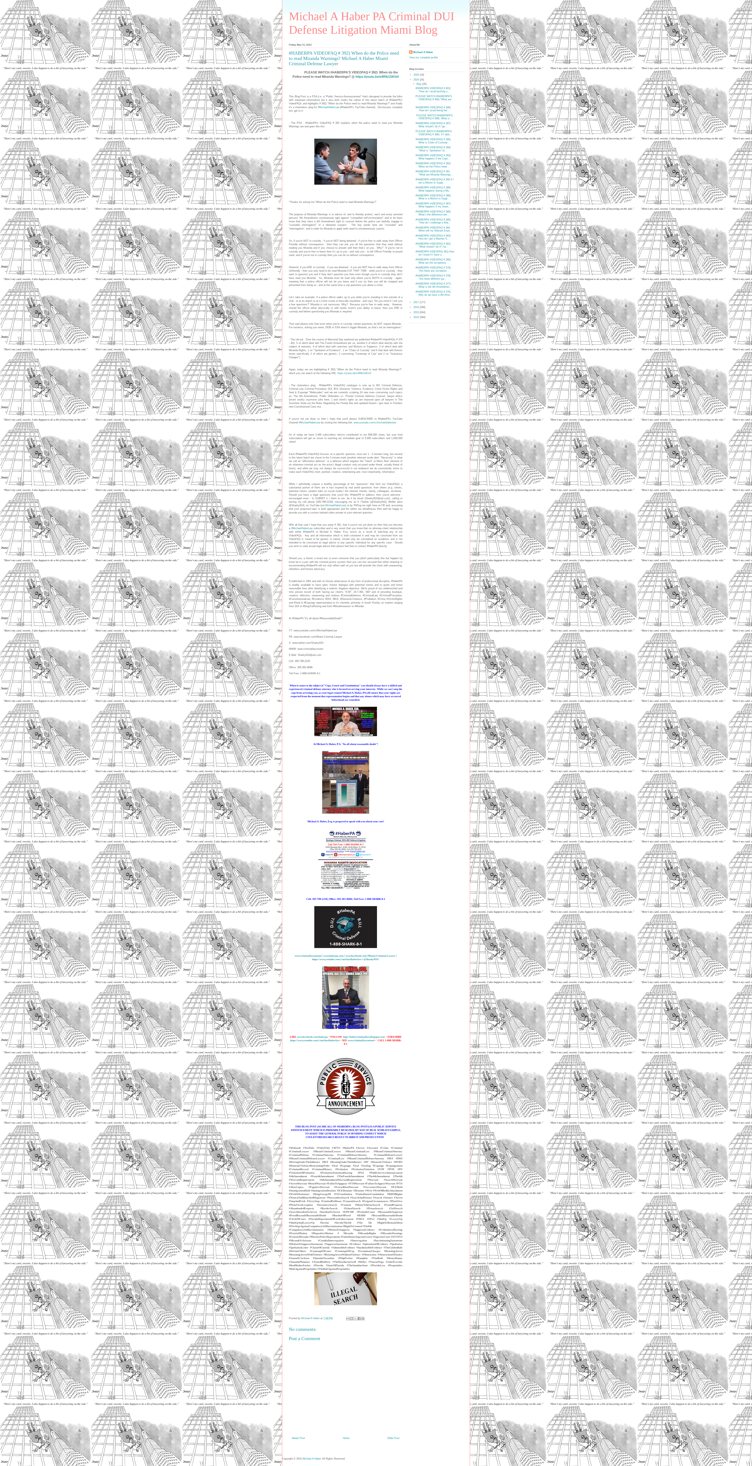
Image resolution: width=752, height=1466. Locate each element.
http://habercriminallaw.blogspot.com (364, 1036)
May (419, 83)
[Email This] (348, 1318)
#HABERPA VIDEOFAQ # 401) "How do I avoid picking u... (433, 90)
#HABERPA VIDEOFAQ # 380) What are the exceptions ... (433, 261)
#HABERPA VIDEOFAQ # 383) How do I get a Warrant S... (433, 237)
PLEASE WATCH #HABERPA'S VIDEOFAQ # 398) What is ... (434, 117)
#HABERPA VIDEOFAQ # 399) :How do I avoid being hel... (433, 109)
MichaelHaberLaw (335, 505)
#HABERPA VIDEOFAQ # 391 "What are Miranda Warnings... (434, 173)
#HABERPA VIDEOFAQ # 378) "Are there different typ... (433, 277)
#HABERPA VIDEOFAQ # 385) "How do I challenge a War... (433, 221)
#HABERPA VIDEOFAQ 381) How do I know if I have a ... (435, 253)
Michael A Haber (423, 52)
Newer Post (298, 1438)
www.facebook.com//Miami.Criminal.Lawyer (370, 955)
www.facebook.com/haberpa (312, 1036)
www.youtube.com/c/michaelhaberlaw (375, 422)
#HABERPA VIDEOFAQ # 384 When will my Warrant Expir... (434, 229)
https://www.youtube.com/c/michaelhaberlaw (337, 959)
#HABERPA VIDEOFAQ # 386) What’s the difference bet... (433, 213)
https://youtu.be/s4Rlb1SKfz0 (377, 76)
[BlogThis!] (352, 1318)
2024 (416, 79)
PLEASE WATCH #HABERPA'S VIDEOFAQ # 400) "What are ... (434, 99)
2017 (416, 302)
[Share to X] (355, 1318)
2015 (416, 312)
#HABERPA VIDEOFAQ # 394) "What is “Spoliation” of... (433, 149)
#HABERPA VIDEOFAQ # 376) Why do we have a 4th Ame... (434, 293)
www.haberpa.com (333, 955)
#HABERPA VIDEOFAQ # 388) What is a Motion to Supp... (433, 197)
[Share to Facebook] (359, 1318)
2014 (416, 317)
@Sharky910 (370, 959)
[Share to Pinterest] (363, 1318)
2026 (416, 74)
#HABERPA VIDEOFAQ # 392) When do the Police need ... (433, 165)
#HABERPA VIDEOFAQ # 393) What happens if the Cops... (433, 157)
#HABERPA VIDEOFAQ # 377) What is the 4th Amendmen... (434, 285)
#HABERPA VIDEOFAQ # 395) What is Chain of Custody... (433, 141)
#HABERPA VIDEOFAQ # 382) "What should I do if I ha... (433, 245)
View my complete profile (423, 57)
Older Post (393, 1438)
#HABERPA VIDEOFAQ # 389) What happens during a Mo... (433, 189)
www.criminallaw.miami (308, 955)
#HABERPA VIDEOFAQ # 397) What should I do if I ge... (433, 125)
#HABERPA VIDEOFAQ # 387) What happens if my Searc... (433, 205)
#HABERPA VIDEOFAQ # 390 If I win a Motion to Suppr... (435, 181)
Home (346, 1438)
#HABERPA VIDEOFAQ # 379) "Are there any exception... (433, 269)
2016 (416, 307)
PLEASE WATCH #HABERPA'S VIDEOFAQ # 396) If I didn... (434, 133)
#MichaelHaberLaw (328, 107)
